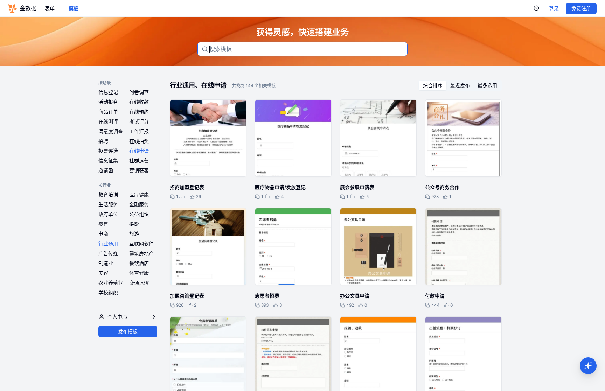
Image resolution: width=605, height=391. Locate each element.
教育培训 (108, 194)
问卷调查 (139, 92)
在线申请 (139, 151)
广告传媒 (108, 253)
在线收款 (139, 102)
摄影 (134, 224)
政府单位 (108, 214)
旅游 (134, 234)
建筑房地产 (141, 253)
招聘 (103, 141)
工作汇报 (139, 131)
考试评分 (139, 121)
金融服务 (139, 204)
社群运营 (139, 160)
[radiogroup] (460, 85)
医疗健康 (139, 194)
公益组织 (139, 214)
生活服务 (108, 204)
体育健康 (139, 273)
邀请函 (105, 170)
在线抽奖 (139, 141)
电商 (103, 234)
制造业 (105, 263)
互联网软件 (141, 243)
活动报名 (108, 102)
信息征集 (108, 160)
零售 (103, 224)
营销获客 (139, 170)
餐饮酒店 (139, 263)
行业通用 (108, 243)
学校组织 (108, 292)
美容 (103, 273)
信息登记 (108, 92)
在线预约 (139, 111)
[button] (588, 365)
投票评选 (108, 151)
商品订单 (108, 111)
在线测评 (108, 121)
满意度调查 (110, 131)
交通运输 (139, 283)
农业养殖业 (110, 283)
